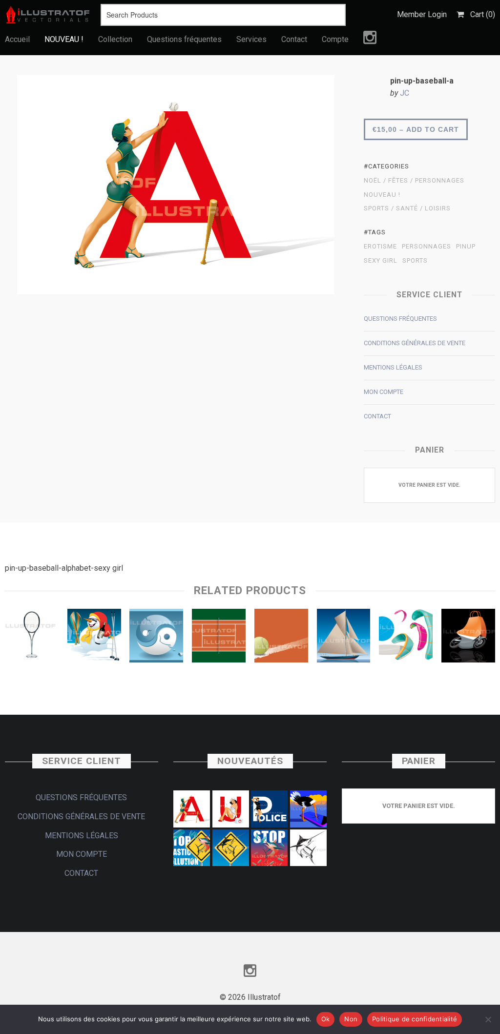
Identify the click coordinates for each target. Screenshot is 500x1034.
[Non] (488, 1019)
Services (251, 39)
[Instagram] (369, 40)
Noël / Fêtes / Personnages (414, 180)
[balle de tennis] (281, 638)
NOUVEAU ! (63, 39)
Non (350, 1019)
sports (415, 260)
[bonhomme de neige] (94, 638)
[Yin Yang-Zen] (156, 638)
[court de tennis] (219, 638)
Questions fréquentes (184, 39)
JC (404, 93)
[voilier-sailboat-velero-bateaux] (344, 638)
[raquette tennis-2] (32, 638)
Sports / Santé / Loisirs (407, 208)
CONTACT (377, 416)
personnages (426, 246)
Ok (325, 1019)
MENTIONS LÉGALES (393, 367)
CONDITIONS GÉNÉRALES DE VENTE (414, 343)
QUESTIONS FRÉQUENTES (400, 318)
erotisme (380, 246)
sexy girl (380, 260)
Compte (335, 39)
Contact (294, 39)
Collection (115, 39)
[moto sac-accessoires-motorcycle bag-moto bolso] (468, 638)
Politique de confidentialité (414, 1019)
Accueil (17, 39)
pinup (466, 246)
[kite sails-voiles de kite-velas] (406, 638)
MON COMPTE (383, 391)
